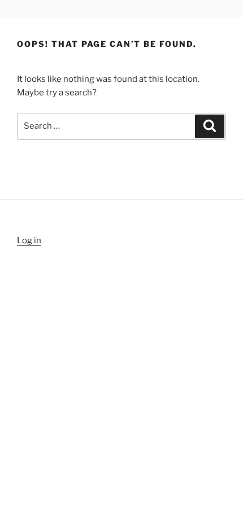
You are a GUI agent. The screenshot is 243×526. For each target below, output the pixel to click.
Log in (29, 240)
